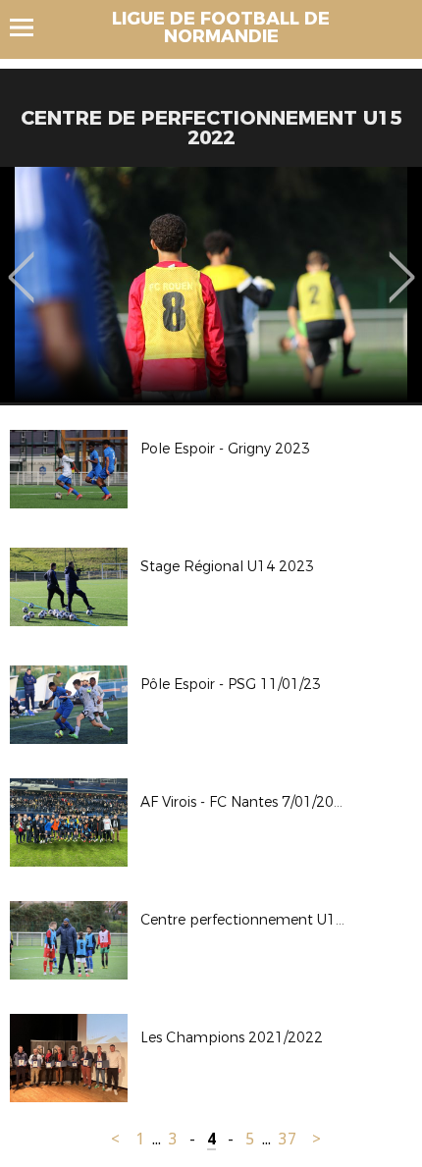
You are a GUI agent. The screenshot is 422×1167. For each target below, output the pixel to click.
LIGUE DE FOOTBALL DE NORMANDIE (221, 27)
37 (287, 1139)
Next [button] (402, 263)
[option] (211, 284)
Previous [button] (21, 263)
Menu (31, 27)
